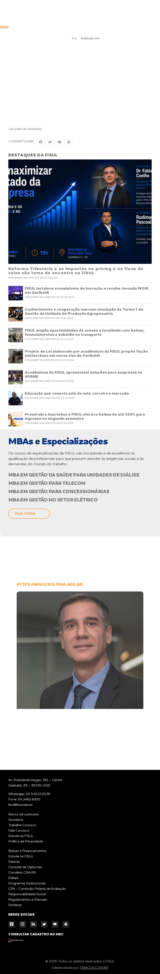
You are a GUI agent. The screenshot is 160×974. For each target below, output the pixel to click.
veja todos (25, 513)
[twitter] (44, 924)
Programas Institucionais (27, 883)
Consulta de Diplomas (25, 867)
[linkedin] (33, 924)
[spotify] (65, 924)
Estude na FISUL (21, 836)
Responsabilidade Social (27, 894)
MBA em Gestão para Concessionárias (58, 491)
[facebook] (11, 924)
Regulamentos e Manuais (27, 899)
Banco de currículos (23, 814)
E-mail (82, 752)
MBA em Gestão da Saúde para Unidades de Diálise (73, 475)
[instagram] (22, 924)
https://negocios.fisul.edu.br (49, 584)
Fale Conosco (18, 830)
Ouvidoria (15, 820)
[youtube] (55, 924)
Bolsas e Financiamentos (27, 851)
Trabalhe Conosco (22, 825)
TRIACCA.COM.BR (94, 968)
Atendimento (149, 947)
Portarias (15, 905)
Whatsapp (36, 752)
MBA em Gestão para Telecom (46, 483)
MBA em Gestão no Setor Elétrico (53, 500)
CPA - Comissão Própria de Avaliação (37, 889)
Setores (14, 862)
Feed (4, 27)
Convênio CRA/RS (22, 872)
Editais (13, 878)
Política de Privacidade (25, 841)
